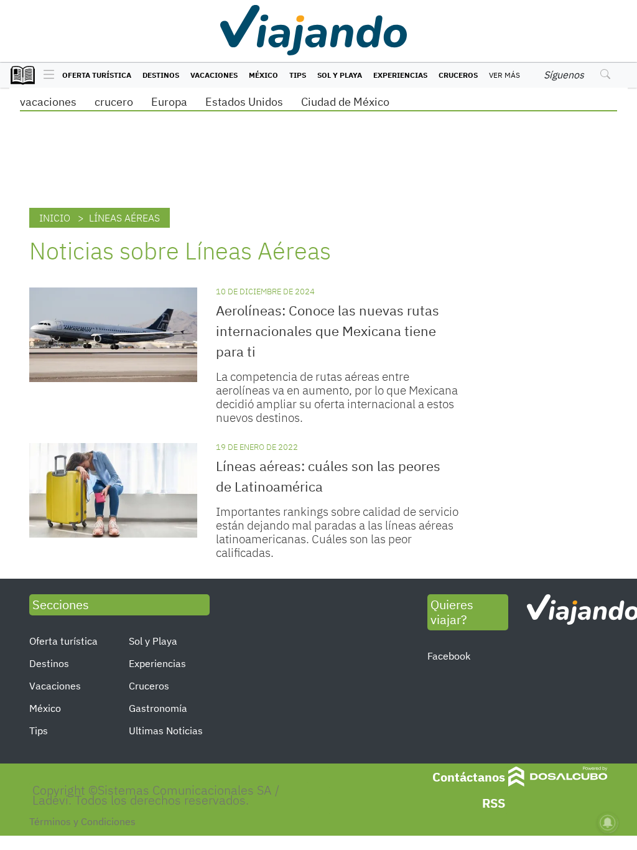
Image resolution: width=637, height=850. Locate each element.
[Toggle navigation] (46, 75)
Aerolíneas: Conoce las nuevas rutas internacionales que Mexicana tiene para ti (327, 330)
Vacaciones (214, 75)
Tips (297, 75)
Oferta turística (96, 75)
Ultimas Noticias (166, 730)
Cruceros (458, 75)
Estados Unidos (244, 102)
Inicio (54, 218)
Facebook (448, 656)
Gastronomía (158, 708)
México (263, 75)
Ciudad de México (345, 102)
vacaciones (48, 102)
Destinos (160, 75)
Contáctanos (468, 776)
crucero (114, 102)
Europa (169, 102)
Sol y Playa (339, 75)
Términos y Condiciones (82, 821)
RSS (493, 803)
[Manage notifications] (608, 823)
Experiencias (400, 75)
